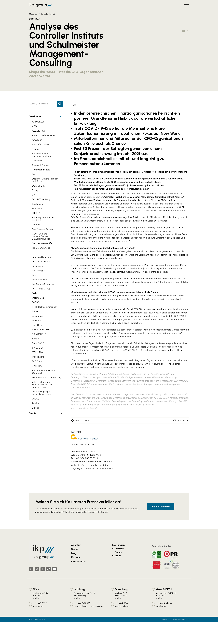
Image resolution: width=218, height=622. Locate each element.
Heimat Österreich (41, 247)
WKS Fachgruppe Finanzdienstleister (41, 392)
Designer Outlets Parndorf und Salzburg (45, 180)
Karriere (75, 557)
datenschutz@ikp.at (60, 512)
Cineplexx (37, 160)
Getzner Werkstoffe (42, 243)
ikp (33, 252)
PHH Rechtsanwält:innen (44, 307)
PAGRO (35, 302)
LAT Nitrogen (38, 270)
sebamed (36, 320)
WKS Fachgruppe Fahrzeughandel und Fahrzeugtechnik (42, 384)
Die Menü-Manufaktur (43, 284)
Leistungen (118, 544)
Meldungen (35, 116)
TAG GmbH (37, 361)
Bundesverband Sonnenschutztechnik (43, 154)
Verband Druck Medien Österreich (43, 371)
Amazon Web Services (43, 135)
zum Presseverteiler (160, 506)
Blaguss (36, 149)
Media (32, 413)
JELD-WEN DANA (41, 261)
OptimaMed (38, 297)
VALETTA (37, 366)
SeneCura (37, 325)
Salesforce (37, 316)
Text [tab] (74, 105)
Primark (36, 311)
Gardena (36, 224)
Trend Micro (38, 356)
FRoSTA (36, 213)
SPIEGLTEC (38, 347)
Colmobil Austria (40, 165)
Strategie (119, 548)
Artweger (37, 140)
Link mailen (182, 420)
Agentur (75, 544)
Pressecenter (78, 561)
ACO (34, 126)
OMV (34, 293)
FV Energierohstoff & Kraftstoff (42, 218)
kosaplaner (37, 266)
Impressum (165, 619)
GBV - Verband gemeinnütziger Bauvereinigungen (41, 236)
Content (118, 552)
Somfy (35, 338)
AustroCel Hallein (40, 144)
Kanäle (118, 556)
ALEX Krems (38, 130)
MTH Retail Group (41, 288)
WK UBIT (36, 398)
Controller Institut (41, 169)
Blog (73, 553)
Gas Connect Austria (42, 229)
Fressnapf (37, 208)
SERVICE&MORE (41, 329)
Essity (35, 190)
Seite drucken (82, 420)
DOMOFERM (38, 185)
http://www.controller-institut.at (92, 465)
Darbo (35, 174)
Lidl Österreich (39, 279)
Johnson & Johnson (42, 257)
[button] (185, 31)
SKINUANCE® (39, 334)
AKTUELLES (38, 121)
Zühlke (35, 403)
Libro (34, 275)
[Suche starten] (60, 102)
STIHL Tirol (37, 352)
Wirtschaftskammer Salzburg (46, 377)
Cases (74, 548)
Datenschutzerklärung (180, 619)
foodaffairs (37, 204)
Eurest (35, 407)
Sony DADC (38, 343)
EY (33, 194)
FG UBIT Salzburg (41, 199)
